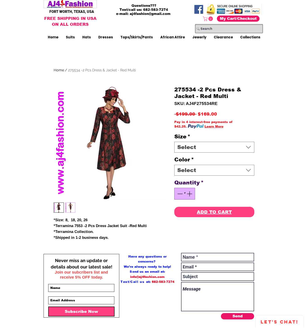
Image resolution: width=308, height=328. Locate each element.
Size (182, 136)
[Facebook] (198, 9)
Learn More (214, 126)
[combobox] (214, 147)
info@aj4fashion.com (147, 277)
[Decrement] (179, 193)
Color (184, 159)
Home (59, 70)
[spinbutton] (184, 193)
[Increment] (189, 193)
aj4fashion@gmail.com (150, 14)
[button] (208, 18)
